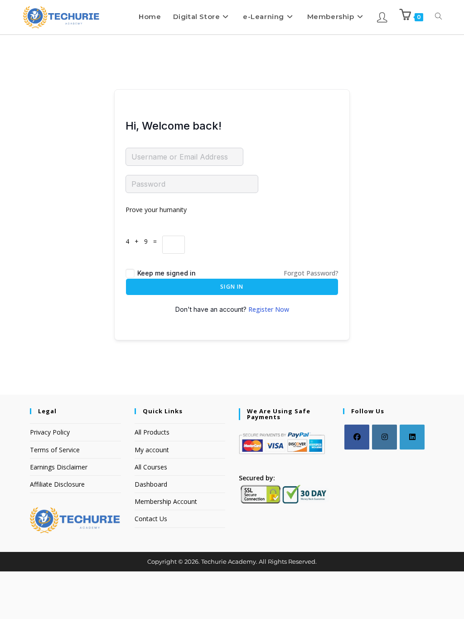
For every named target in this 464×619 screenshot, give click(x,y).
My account (152, 449)
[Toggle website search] (438, 16)
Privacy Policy (50, 432)
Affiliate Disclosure (57, 484)
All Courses (151, 467)
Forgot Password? (311, 273)
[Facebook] (356, 437)
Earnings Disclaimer (58, 467)
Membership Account (166, 501)
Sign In (231, 286)
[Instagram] (384, 437)
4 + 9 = (144, 241)
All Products (152, 432)
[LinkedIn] (412, 437)
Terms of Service (55, 449)
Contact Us (151, 518)
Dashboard (151, 484)
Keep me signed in (166, 273)
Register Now (268, 309)
